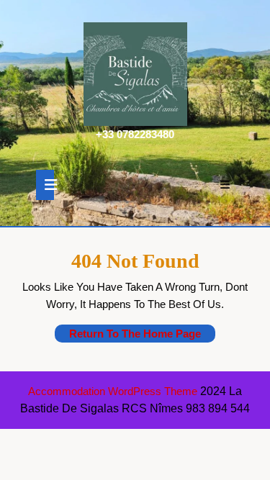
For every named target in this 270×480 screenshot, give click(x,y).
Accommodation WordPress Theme (114, 391)
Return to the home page (142, 334)
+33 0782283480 (135, 134)
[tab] (45, 185)
